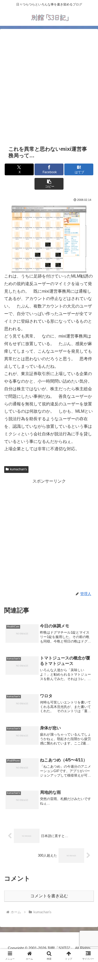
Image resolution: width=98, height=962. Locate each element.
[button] (49, 184)
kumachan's (18, 469)
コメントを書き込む (49, 896)
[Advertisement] (49, 86)
